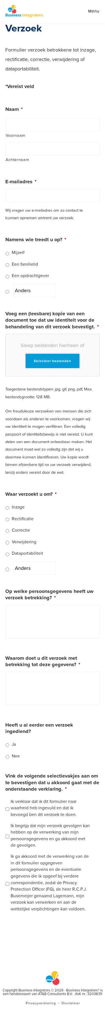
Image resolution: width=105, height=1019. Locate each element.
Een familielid (25, 264)
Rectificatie (23, 518)
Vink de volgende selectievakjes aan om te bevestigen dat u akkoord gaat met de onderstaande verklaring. (52, 782)
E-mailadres (20, 182)
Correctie (21, 530)
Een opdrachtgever (30, 275)
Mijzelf (18, 252)
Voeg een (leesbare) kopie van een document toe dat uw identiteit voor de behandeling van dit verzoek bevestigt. (52, 320)
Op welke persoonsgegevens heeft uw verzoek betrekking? (49, 594)
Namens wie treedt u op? (35, 239)
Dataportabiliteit (27, 553)
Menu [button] (93, 11)
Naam (14, 109)
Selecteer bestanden (52, 361)
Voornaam (15, 135)
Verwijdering (24, 541)
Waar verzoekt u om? (31, 494)
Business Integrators (24, 11)
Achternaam (17, 159)
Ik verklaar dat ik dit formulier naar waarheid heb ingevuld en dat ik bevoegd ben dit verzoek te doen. (44, 808)
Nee (16, 756)
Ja (14, 744)
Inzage (18, 507)
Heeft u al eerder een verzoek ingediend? (39, 728)
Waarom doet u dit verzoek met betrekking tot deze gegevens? (42, 661)
